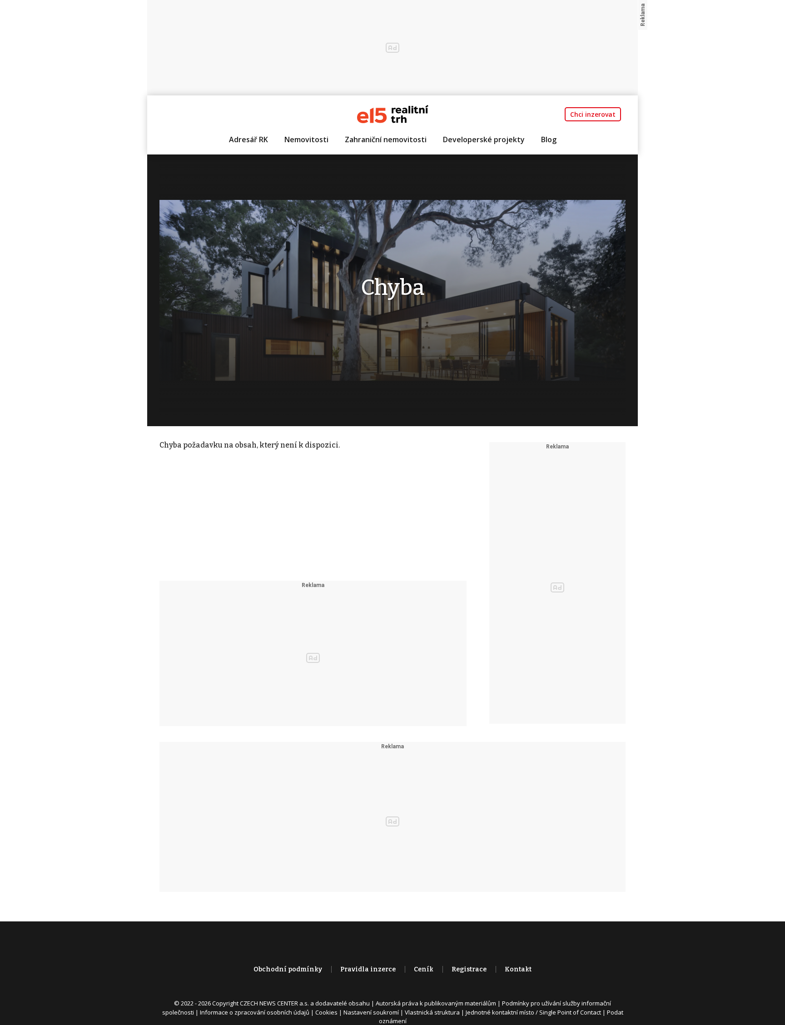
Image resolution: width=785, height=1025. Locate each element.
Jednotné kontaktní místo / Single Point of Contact (533, 1012)
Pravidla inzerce (368, 969)
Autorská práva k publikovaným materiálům (436, 1003)
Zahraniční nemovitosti (386, 139)
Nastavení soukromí (371, 1012)
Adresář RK (248, 139)
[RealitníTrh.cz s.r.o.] (392, 113)
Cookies (326, 1012)
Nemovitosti (306, 139)
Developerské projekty (484, 139)
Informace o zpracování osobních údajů (254, 1012)
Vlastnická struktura (432, 1012)
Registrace (469, 969)
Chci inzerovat (593, 114)
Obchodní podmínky (287, 969)
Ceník (423, 969)
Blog (548, 139)
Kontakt (518, 969)
